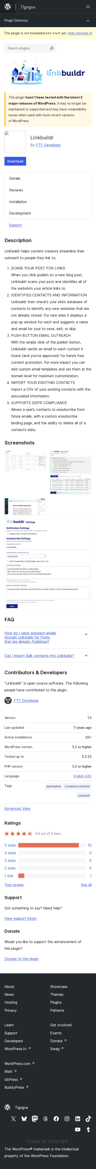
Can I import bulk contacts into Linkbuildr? (39, 656)
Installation (18, 201)
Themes (56, 994)
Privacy (10, 1010)
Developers (13, 1041)
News (9, 994)
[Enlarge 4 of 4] (85, 525)
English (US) (83, 776)
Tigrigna (21, 1107)
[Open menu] (89, 6)
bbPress (13, 1079)
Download (15, 161)
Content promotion (77, 786)
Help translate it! (80, 33)
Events (56, 1033)
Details (14, 178)
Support (15, 225)
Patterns (57, 1010)
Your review (14, 884)
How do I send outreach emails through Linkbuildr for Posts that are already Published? (30, 637)
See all (86, 884)
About (9, 986)
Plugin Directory (16, 20)
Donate (58, 1041)
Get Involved (61, 1025)
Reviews (16, 190)
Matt (10, 1071)
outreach (84, 795)
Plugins (56, 1002)
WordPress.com (19, 1063)
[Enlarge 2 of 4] (85, 456)
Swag (57, 1048)
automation (53, 786)
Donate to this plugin (21, 959)
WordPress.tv (17, 1048)
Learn (9, 1025)
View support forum (20, 918)
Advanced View (17, 808)
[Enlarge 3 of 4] (40, 504)
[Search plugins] (51, 48)
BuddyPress (16, 1087)
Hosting (10, 1002)
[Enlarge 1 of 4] (40, 456)
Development (20, 213)
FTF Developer (48, 145)
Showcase (58, 986)
